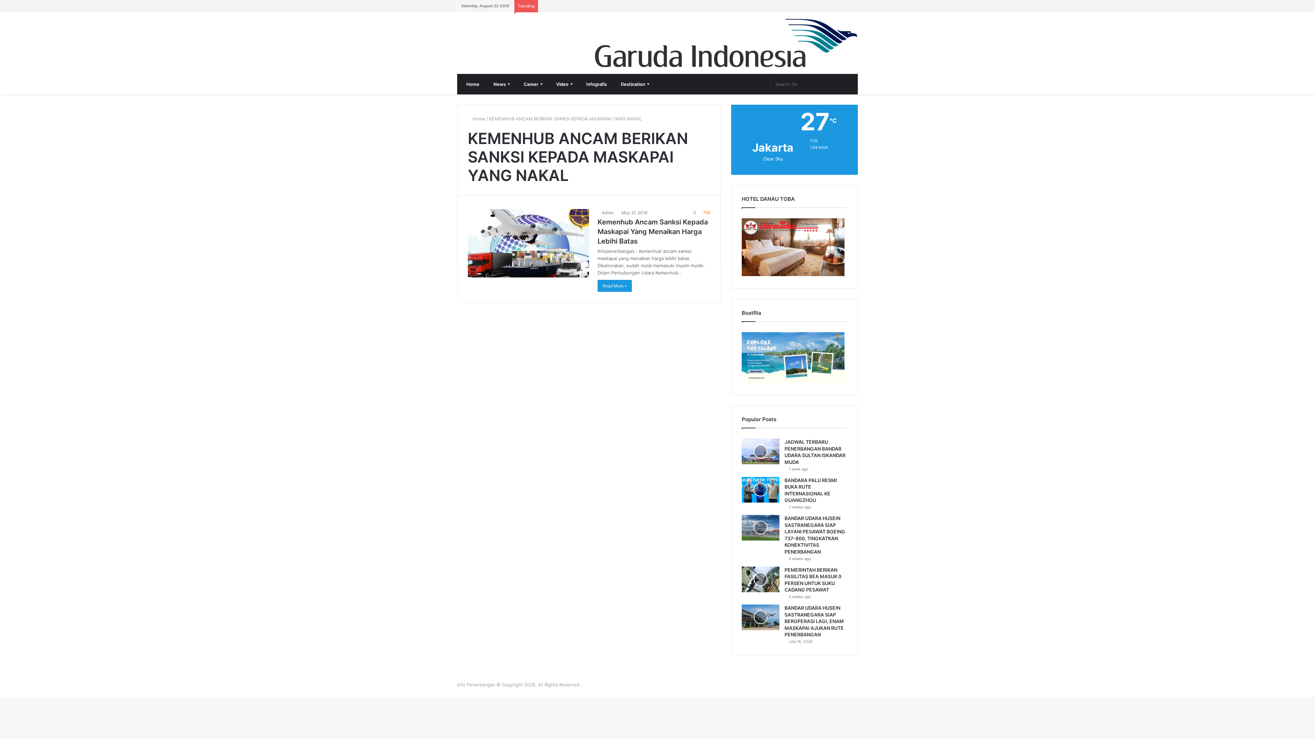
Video (561, 84)
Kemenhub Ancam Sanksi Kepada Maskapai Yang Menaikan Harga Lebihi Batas (653, 231)
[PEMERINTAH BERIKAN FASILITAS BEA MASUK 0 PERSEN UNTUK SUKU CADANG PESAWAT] (760, 579)
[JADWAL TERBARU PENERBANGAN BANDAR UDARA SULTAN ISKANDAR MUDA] (760, 451)
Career (530, 84)
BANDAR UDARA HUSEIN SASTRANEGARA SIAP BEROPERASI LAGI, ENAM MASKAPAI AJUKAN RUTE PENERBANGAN (814, 621)
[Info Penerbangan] (508, 34)
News (499, 84)
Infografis (596, 84)
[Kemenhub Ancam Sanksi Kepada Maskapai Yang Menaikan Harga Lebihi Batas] (528, 243)
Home (472, 84)
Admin (607, 212)
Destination (632, 84)
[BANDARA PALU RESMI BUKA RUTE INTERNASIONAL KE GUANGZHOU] (760, 490)
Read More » (615, 285)
